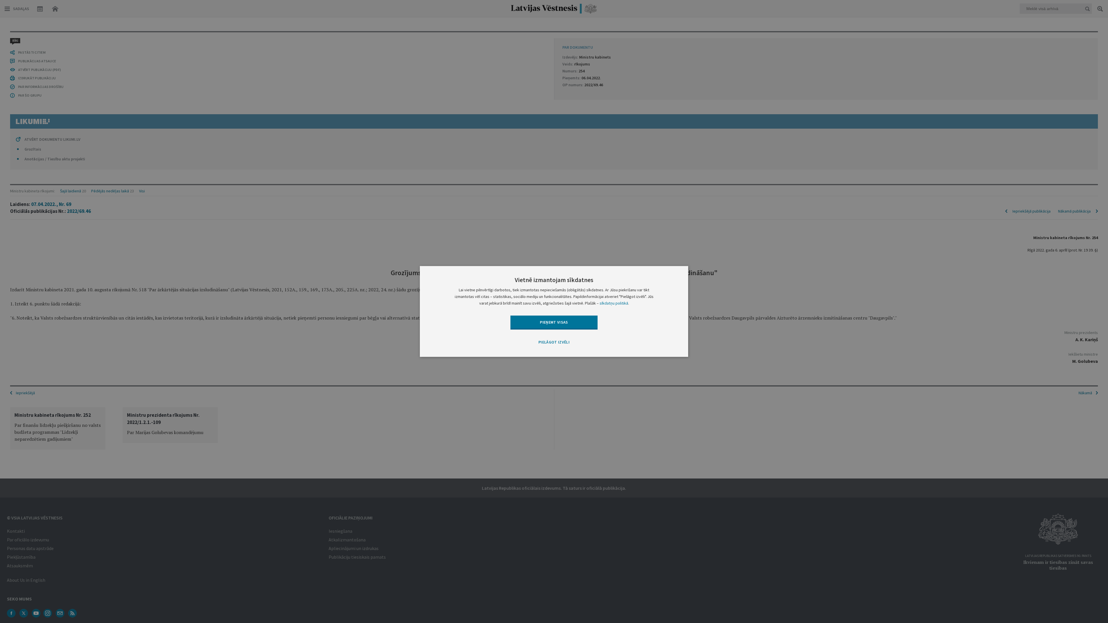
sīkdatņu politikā (614, 303)
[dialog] (554, 311)
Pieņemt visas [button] (554, 322)
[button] (554, 342)
